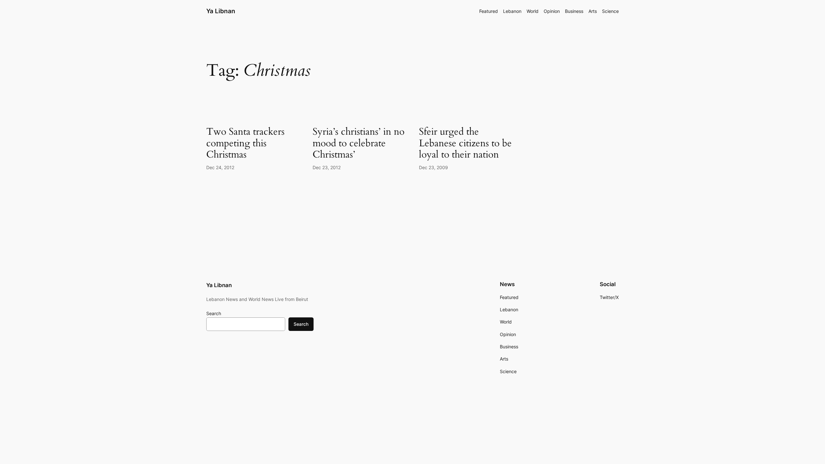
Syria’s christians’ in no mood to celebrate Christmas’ (358, 143)
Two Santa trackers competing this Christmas (245, 143)
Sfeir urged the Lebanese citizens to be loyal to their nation (465, 143)
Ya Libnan (220, 11)
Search (213, 313)
